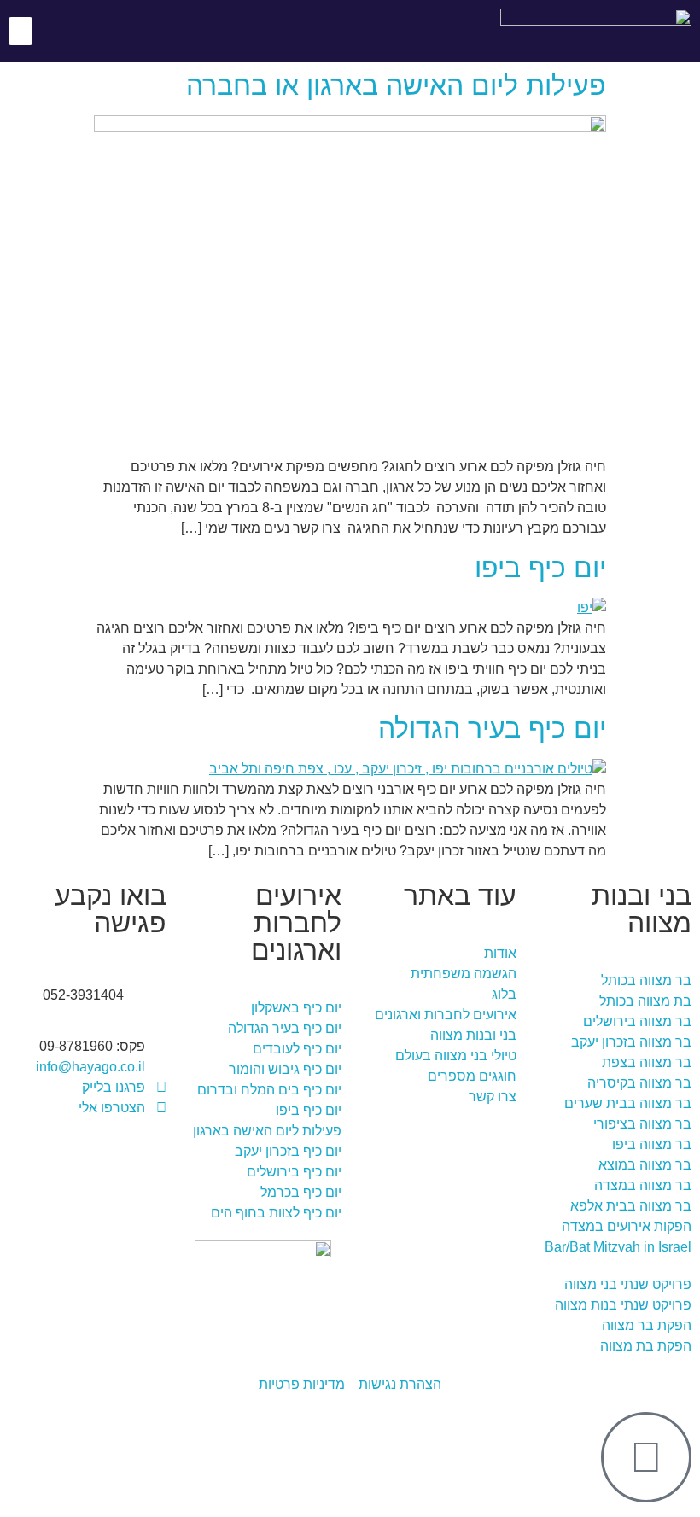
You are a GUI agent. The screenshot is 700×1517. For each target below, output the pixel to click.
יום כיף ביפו (540, 567)
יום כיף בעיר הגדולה (492, 728)
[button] (20, 31)
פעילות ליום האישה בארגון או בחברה (396, 85)
